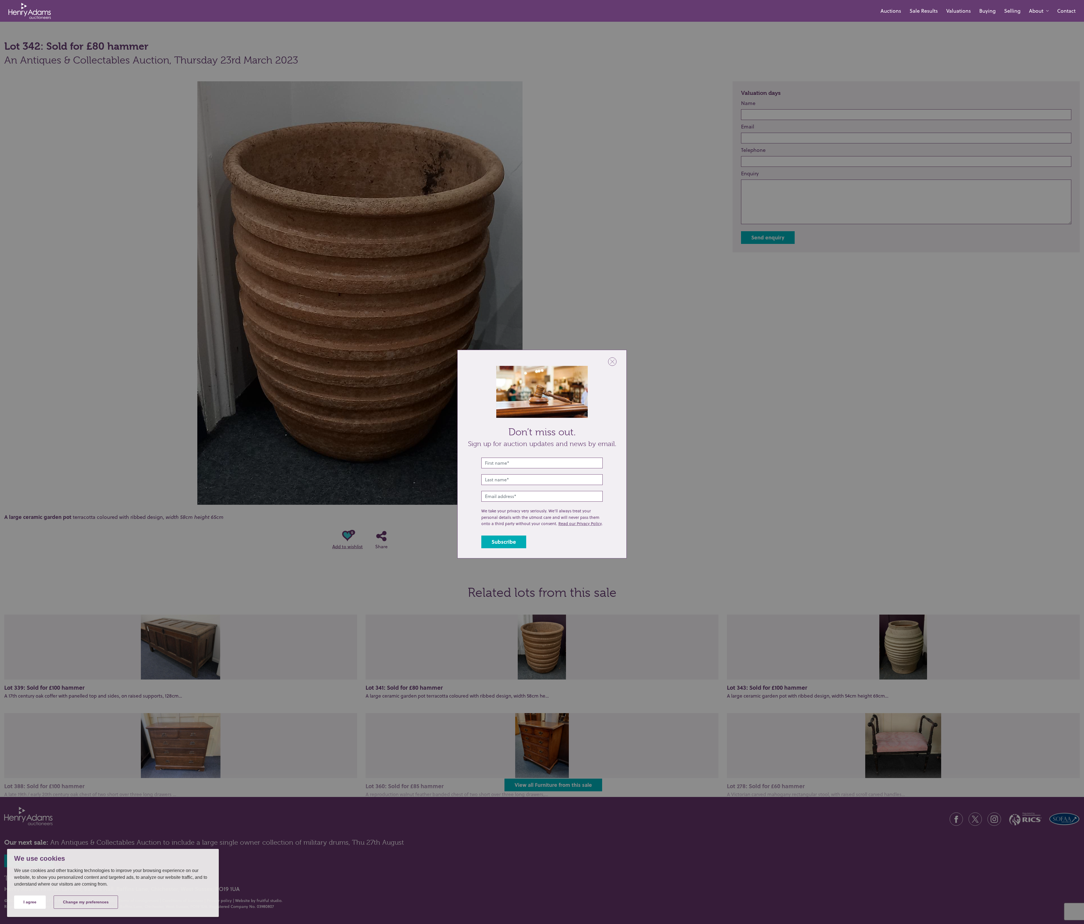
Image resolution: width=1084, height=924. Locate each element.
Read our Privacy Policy (580, 524)
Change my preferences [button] (86, 902)
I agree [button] (29, 902)
